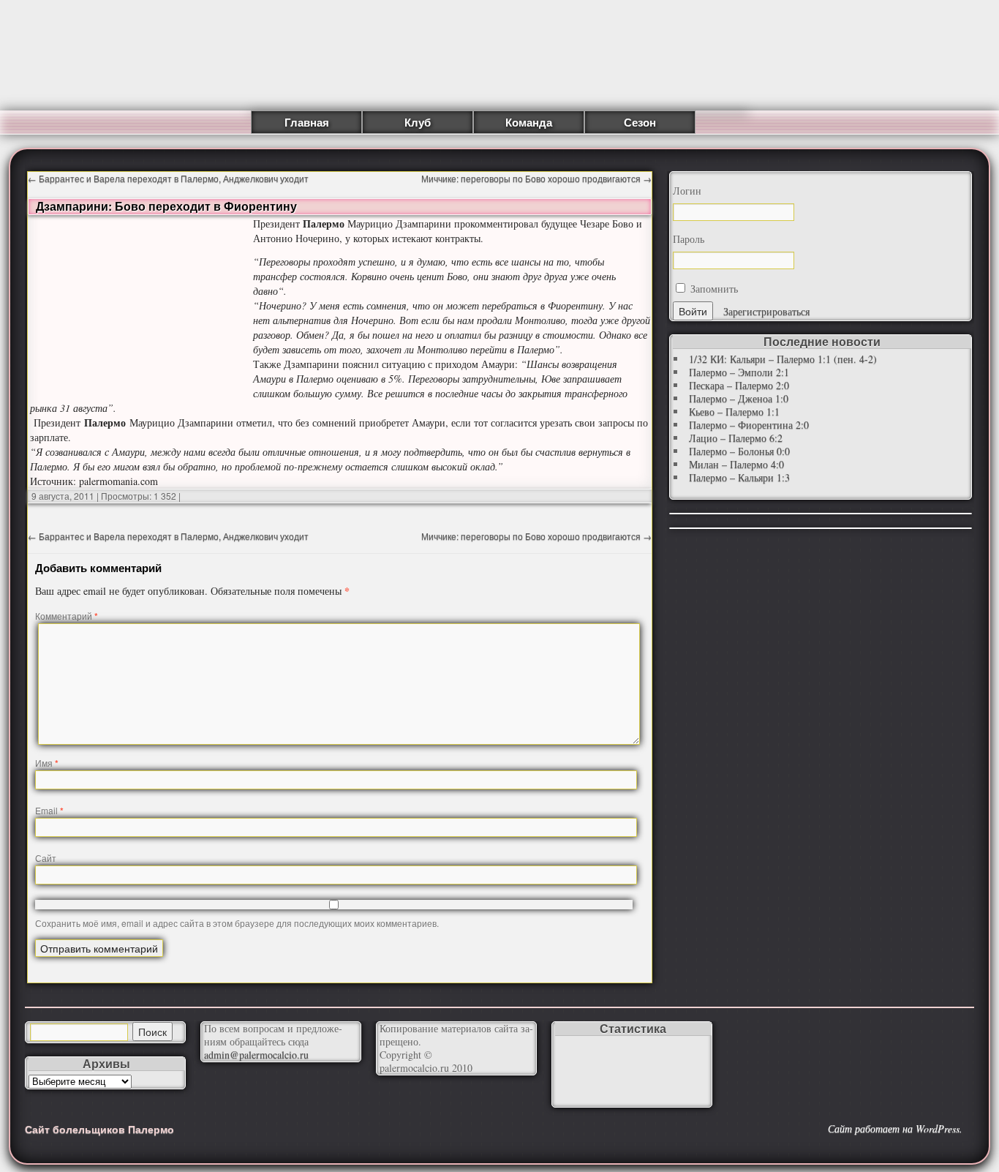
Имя (47, 762)
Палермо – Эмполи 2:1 (739, 372)
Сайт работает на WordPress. (895, 1129)
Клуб (417, 122)
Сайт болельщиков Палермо (99, 1129)
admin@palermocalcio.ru (256, 1055)
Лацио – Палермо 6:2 (736, 438)
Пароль (688, 239)
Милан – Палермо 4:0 (736, 464)
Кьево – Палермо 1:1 (734, 411)
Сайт (45, 858)
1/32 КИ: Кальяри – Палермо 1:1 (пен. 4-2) (783, 359)
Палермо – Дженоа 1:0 (738, 398)
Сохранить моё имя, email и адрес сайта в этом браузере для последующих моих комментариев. (237, 923)
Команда (528, 122)
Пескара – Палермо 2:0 (739, 385)
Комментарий (66, 615)
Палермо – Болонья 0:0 (739, 451)
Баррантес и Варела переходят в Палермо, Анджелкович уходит (168, 178)
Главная (306, 122)
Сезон (640, 122)
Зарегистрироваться (766, 311)
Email (49, 810)
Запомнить (712, 289)
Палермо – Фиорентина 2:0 (749, 425)
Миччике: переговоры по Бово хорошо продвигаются (536, 178)
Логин (687, 191)
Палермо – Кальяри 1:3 (739, 477)
